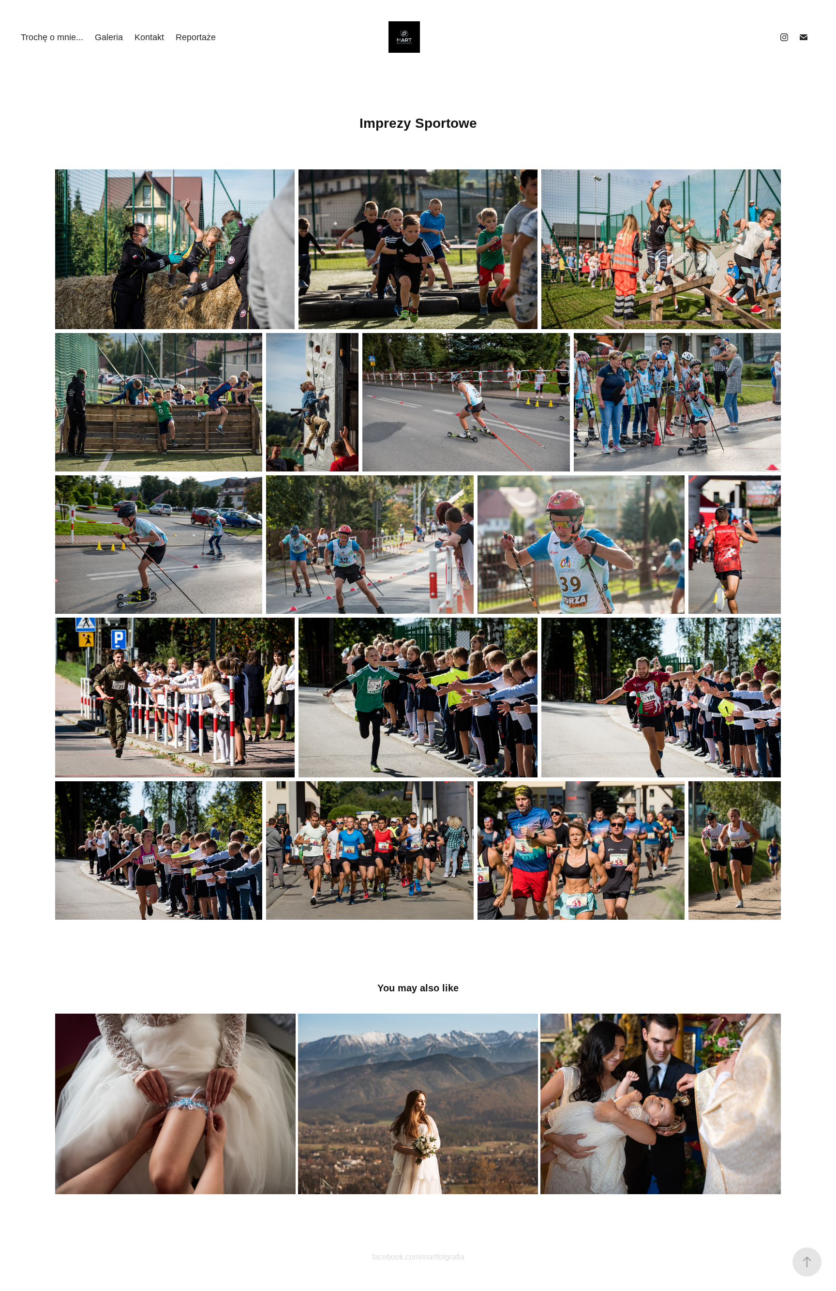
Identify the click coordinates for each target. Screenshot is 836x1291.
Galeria (109, 37)
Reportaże (196, 37)
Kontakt (149, 37)
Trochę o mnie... (52, 37)
